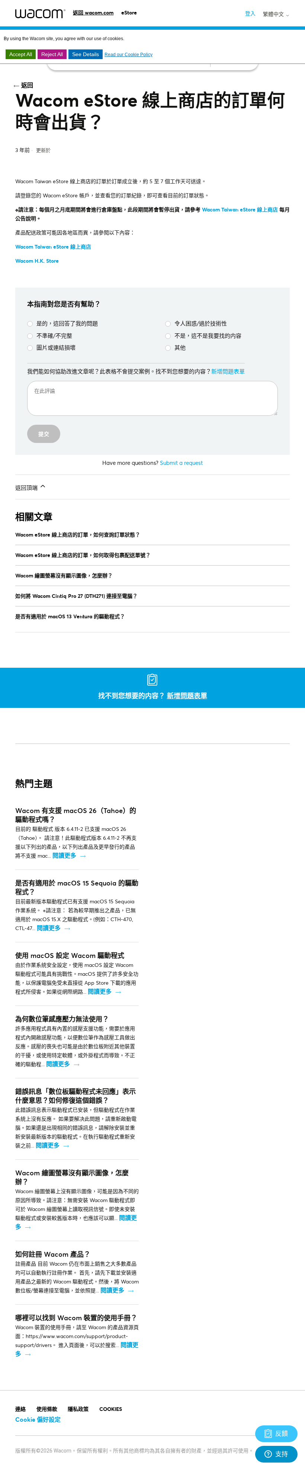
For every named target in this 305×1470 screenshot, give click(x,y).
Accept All (20, 54)
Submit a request (181, 462)
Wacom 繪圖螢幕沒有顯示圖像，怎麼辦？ (64, 575)
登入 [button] (250, 13)
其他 (180, 347)
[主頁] (40, 13)
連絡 (20, 1408)
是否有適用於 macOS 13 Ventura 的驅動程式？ (70, 616)
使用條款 (46, 1408)
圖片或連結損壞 (56, 347)
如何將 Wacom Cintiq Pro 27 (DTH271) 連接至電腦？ (76, 595)
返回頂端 (27, 487)
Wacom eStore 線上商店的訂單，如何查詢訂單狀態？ (77, 534)
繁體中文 (274, 14)
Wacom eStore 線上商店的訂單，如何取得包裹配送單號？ (83, 554)
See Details (85, 54)
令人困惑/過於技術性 (200, 323)
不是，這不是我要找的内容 (207, 335)
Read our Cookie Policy (128, 54)
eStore (129, 12)
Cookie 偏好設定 (38, 1419)
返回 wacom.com (93, 12)
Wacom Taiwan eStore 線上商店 (53, 246)
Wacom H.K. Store (37, 260)
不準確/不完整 (54, 335)
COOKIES (110, 1408)
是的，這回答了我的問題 (67, 323)
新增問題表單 (228, 371)
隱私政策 (78, 1408)
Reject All (52, 54)
